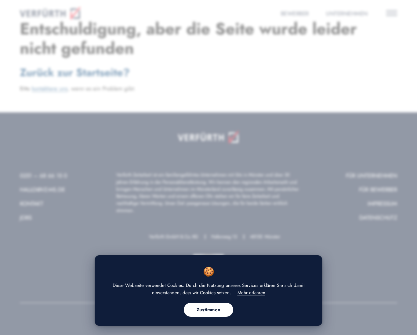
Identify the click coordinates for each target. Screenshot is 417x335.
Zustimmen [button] (209, 309)
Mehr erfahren (251, 292)
